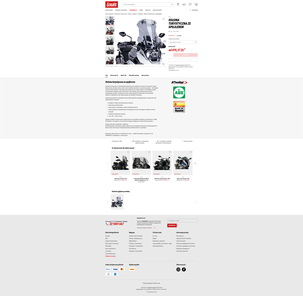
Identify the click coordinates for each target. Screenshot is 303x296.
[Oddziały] (178, 4)
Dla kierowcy (132, 248)
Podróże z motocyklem (135, 243)
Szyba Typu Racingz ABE (183, 178)
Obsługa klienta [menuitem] (157, 10)
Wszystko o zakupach (159, 241)
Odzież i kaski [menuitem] (109, 10)
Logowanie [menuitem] (195, 10)
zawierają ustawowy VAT (181, 65)
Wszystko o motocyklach (136, 246)
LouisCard (108, 251)
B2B (106, 238)
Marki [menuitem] (141, 10)
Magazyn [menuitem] (147, 10)
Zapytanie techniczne (111, 241)
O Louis (155, 236)
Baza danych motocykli (111, 243)
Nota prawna (180, 236)
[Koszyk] (196, 4)
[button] (172, 4)
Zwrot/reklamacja (110, 253)
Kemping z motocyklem (135, 251)
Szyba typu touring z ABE (120, 178)
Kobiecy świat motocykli (136, 236)
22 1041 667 (116, 224)
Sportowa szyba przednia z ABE (162, 178)
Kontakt (107, 236)
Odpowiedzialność (158, 246)
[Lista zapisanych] (190, 4)
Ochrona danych (181, 241)
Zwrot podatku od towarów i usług (162, 243)
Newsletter (108, 246)
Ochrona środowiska (182, 251)
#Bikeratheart (133, 241)
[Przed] (164, 41)
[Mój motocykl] (184, 4)
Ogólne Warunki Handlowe (183, 238)
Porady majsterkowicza (135, 238)
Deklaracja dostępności (182, 248)
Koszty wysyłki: (171, 66)
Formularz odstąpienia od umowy (185, 246)
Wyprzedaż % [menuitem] (133, 10)
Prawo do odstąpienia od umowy (185, 243)
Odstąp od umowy (110, 256)
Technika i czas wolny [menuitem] (121, 10)
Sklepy (154, 238)
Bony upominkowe (110, 248)
